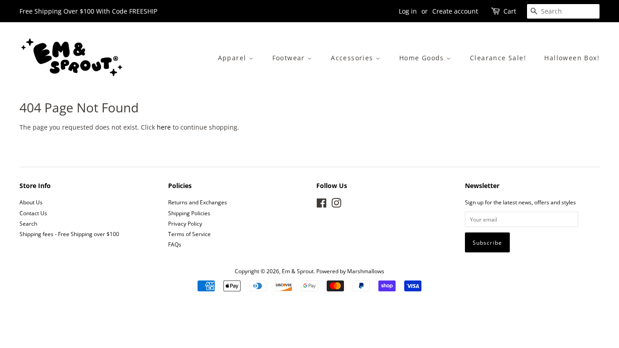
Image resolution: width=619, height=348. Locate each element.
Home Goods (422, 57)
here (164, 127)
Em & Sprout (298, 271)
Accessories (353, 57)
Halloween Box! (572, 57)
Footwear (290, 57)
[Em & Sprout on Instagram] (336, 204)
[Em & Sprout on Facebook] (321, 204)
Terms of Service (189, 233)
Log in (408, 11)
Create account (455, 11)
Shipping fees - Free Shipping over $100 (69, 233)
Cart (509, 11)
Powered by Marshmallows (350, 271)
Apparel (233, 57)
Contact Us (33, 213)
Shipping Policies (189, 213)
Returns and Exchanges (197, 202)
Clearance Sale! (498, 57)
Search (28, 223)
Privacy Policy (185, 223)
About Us (31, 202)
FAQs (174, 244)
